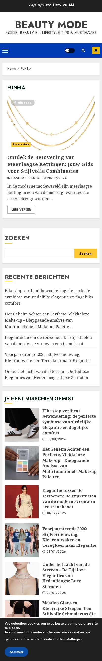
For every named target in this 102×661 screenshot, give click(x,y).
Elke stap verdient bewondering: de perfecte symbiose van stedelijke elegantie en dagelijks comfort (49, 297)
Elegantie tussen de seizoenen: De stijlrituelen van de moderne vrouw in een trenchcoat (22, 501)
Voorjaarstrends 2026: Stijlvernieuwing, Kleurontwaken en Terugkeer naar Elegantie (22, 540)
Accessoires (21, 144)
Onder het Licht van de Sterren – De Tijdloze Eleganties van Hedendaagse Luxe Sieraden (47, 374)
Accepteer (16, 652)
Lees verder (21, 209)
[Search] (83, 50)
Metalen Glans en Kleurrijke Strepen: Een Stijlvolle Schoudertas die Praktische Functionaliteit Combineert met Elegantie (22, 617)
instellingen (72, 639)
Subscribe (96, 50)
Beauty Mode (51, 24)
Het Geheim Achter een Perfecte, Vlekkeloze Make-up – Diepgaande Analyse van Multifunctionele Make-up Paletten (47, 320)
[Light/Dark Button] (70, 50)
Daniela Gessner (25, 178)
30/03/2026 (56, 439)
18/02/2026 (56, 513)
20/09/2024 (57, 178)
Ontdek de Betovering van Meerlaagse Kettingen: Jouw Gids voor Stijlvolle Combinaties (51, 123)
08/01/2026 (56, 593)
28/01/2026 (56, 552)
